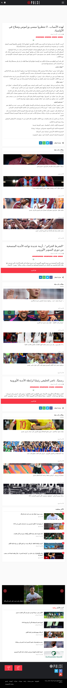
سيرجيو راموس (48, 37)
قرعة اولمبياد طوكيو (40, 37)
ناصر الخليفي (52, 387)
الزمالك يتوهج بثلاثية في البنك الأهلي (34, 632)
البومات (11, 681)
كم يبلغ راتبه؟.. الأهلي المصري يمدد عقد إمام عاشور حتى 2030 (28, 524)
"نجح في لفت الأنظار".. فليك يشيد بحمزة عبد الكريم (50, 322)
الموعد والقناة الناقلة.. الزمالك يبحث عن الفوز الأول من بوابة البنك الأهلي (26, 543)
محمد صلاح (60, 37)
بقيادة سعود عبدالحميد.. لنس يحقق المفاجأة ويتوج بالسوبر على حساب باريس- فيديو (42, 431)
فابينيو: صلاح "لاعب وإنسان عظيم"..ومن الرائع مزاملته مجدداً (48, 188)
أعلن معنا (18, 667)
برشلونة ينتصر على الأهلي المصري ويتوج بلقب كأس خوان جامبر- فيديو (45, 365)
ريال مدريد (60, 256)
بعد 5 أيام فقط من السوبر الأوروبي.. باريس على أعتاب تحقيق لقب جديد (45, 453)
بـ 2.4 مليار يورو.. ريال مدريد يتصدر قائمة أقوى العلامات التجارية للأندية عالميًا (44, 344)
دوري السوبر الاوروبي (48, 256)
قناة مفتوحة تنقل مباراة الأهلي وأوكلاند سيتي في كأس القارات (28, 533)
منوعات (20, 681)
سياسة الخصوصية (9, 684)
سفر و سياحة (30, 681)
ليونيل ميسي (54, 37)
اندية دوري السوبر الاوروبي (38, 256)
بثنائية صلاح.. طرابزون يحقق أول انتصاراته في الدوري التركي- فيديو (46, 210)
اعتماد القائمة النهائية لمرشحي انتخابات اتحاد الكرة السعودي (28, 652)
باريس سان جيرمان (59, 387)
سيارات (15, 681)
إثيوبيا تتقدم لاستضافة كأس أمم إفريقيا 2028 (32, 622)
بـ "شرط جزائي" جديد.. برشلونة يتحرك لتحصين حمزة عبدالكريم (47, 300)
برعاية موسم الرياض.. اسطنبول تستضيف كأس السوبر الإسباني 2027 (46, 496)
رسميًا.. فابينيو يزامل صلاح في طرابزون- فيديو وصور (50, 166)
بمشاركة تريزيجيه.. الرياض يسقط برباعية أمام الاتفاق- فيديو (48, 475)
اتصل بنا (8, 667)
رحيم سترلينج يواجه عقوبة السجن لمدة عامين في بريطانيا (29, 642)
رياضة (24, 681)
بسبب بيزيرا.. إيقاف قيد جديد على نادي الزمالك (32, 514)
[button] (51, 142)
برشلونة (55, 256)
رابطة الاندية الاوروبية (34, 387)
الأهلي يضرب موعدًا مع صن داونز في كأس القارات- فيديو (29, 612)
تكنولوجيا (37, 681)
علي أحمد (60, 34)
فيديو (6, 681)
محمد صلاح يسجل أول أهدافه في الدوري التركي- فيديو (50, 230)
